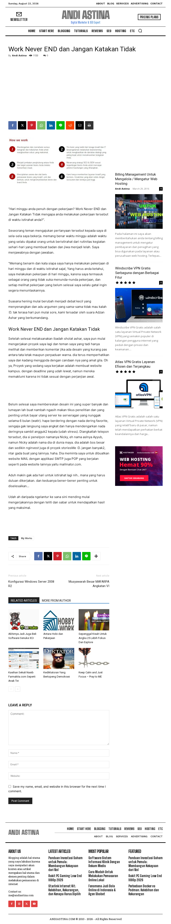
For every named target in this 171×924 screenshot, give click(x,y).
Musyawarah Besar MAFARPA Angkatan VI (89, 584)
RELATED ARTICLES (24, 600)
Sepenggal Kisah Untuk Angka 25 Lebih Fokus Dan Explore (93, 638)
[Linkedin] (51, 125)
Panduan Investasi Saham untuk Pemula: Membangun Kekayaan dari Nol (65, 864)
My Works (26, 538)
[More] (96, 556)
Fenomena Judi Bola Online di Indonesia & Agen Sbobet (102, 890)
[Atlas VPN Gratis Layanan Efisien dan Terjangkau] (139, 394)
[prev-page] (11, 689)
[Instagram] (19, 904)
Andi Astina (19, 55)
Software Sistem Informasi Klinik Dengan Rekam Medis (104, 862)
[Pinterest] (32, 125)
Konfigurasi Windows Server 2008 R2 (31, 584)
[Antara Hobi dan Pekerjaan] (58, 619)
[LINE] (60, 125)
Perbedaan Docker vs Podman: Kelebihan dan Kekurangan (143, 890)
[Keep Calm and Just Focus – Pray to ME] (94, 658)
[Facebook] (12, 125)
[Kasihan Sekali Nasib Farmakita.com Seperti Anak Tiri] (23, 658)
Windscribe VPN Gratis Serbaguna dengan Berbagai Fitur (137, 272)
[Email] (79, 125)
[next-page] (17, 689)
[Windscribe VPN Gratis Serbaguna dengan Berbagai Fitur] (139, 305)
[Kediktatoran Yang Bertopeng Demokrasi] (58, 658)
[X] (22, 125)
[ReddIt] (70, 125)
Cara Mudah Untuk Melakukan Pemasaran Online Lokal (103, 876)
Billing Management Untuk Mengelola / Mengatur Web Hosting (136, 179)
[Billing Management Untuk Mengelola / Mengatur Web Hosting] (139, 211)
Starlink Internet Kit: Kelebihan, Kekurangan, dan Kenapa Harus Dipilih (64, 890)
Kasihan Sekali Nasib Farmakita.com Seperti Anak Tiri (21, 676)
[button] (140, 30)
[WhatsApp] (41, 125)
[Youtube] (34, 904)
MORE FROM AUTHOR (56, 600)
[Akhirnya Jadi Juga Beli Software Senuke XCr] (23, 619)
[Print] (89, 125)
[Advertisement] (85, 90)
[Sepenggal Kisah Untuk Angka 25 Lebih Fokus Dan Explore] (94, 619)
